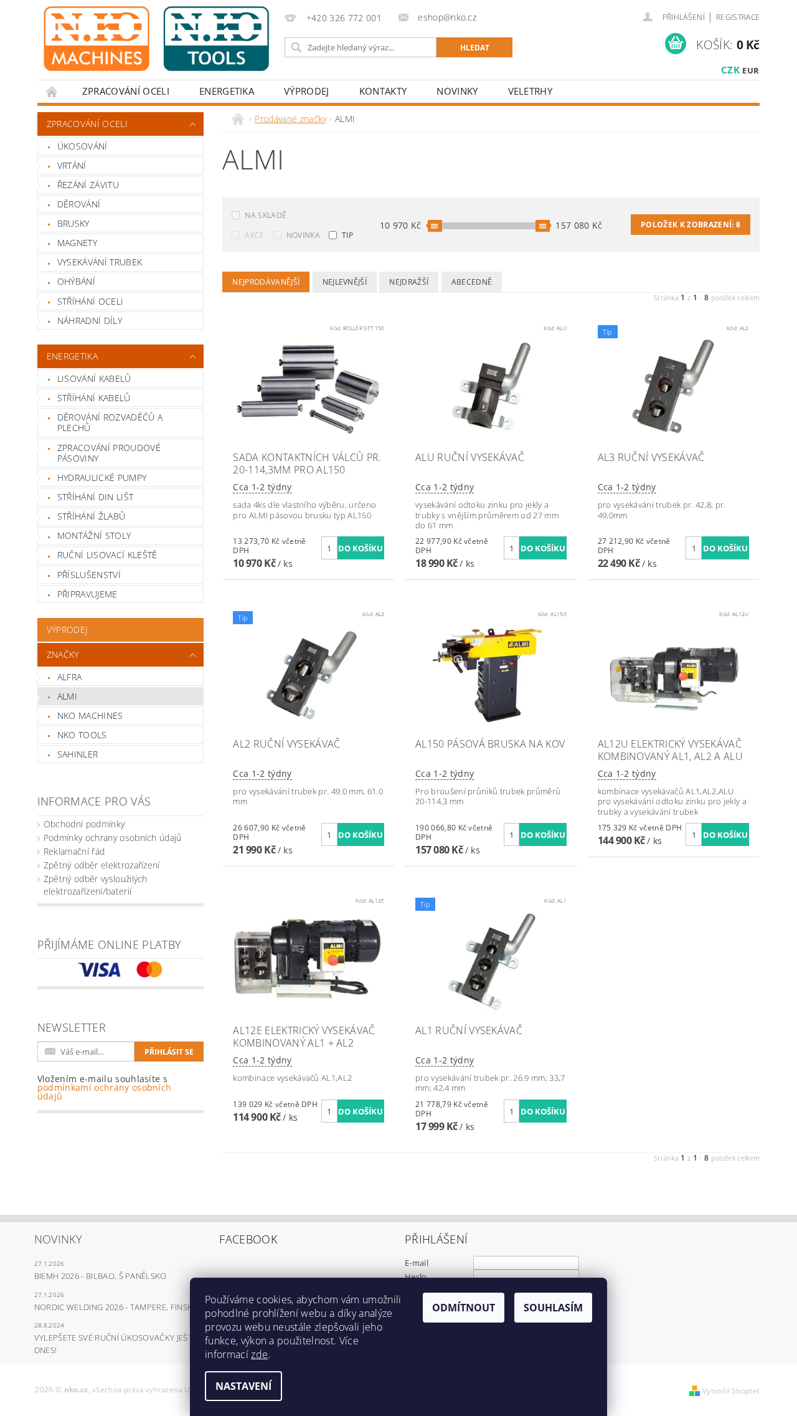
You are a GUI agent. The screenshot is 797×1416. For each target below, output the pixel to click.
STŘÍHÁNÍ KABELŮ (94, 398)
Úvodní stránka (52, 91)
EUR (750, 70)
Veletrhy (530, 91)
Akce (254, 235)
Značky (63, 654)
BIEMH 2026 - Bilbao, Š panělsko (100, 1275)
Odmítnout (463, 1307)
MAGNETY (77, 243)
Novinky (457, 91)
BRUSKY (73, 223)
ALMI (67, 696)
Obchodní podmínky (84, 824)
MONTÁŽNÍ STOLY (94, 535)
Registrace (738, 17)
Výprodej (306, 91)
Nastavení (243, 1386)
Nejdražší (408, 282)
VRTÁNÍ (72, 165)
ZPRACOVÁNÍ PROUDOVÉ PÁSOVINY (109, 453)
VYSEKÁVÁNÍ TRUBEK (99, 262)
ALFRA (69, 677)
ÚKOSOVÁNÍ (82, 146)
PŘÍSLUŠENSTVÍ (89, 575)
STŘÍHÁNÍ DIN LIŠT (95, 497)
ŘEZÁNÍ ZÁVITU (88, 185)
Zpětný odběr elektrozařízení (102, 865)
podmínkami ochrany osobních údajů (104, 1091)
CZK (730, 70)
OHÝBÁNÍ (76, 281)
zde (259, 1354)
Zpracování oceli (125, 91)
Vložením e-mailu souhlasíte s (104, 1088)
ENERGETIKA (226, 91)
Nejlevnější (345, 282)
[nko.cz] (156, 39)
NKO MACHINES (90, 715)
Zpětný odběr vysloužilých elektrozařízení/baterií (96, 885)
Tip (347, 235)
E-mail (416, 1262)
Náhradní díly (89, 320)
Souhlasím (553, 1307)
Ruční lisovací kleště (107, 555)
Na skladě (265, 215)
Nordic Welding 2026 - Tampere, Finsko (116, 1307)
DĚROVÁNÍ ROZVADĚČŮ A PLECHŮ (110, 422)
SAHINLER (77, 754)
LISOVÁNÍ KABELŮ (94, 378)
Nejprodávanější (265, 282)
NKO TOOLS (82, 735)
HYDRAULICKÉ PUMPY (101, 477)
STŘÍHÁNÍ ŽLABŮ (91, 516)
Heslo (416, 1276)
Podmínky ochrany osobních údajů (113, 837)
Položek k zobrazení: (690, 224)
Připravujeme (87, 594)
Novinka (303, 235)
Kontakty (383, 91)
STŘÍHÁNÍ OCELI (90, 301)
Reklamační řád (74, 851)
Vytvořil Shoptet (731, 1390)
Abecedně (472, 282)
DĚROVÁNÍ (79, 204)
